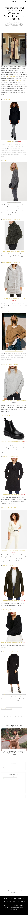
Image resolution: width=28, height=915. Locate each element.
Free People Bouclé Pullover (11, 610)
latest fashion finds (10, 76)
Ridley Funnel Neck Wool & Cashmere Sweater (14, 400)
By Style (20, 23)
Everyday (7, 25)
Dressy (21, 24)
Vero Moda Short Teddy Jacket (11, 219)
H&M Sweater (6, 161)
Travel (21, 25)
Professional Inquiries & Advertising (14, 898)
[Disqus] (14, 823)
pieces (6, 80)
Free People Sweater (8, 312)
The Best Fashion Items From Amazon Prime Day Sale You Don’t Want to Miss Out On (14, 753)
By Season (15, 23)
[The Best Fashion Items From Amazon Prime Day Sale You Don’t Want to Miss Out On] (14, 739)
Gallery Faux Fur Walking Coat (11, 262)
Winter (16, 26)
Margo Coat (10, 141)
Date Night (16, 24)
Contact (16, 905)
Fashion (13, 25)
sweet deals (18, 80)
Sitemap (7, 907)
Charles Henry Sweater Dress (11, 652)
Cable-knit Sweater (12, 202)
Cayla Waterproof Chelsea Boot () (12, 441)
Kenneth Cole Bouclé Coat (10, 456)
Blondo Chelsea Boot (8, 416)
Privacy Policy (8, 905)
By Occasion (8, 23)
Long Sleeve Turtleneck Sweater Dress (12, 694)
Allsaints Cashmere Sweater (10, 364)
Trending (12, 26)
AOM (14, 2)
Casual (6, 24)
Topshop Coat (6, 99)
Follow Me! (14, 894)
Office (17, 25)
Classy (11, 24)
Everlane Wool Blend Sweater (11, 508)
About (22, 905)
